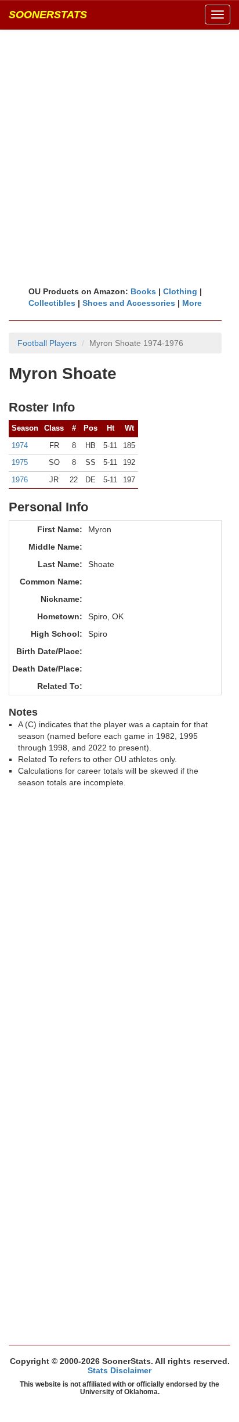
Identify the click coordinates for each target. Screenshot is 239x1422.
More (192, 303)
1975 (20, 462)
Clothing (180, 291)
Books (143, 291)
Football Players (47, 343)
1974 (20, 445)
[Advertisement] (119, 157)
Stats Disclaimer (119, 1370)
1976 (20, 479)
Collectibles (51, 303)
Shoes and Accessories (128, 303)
